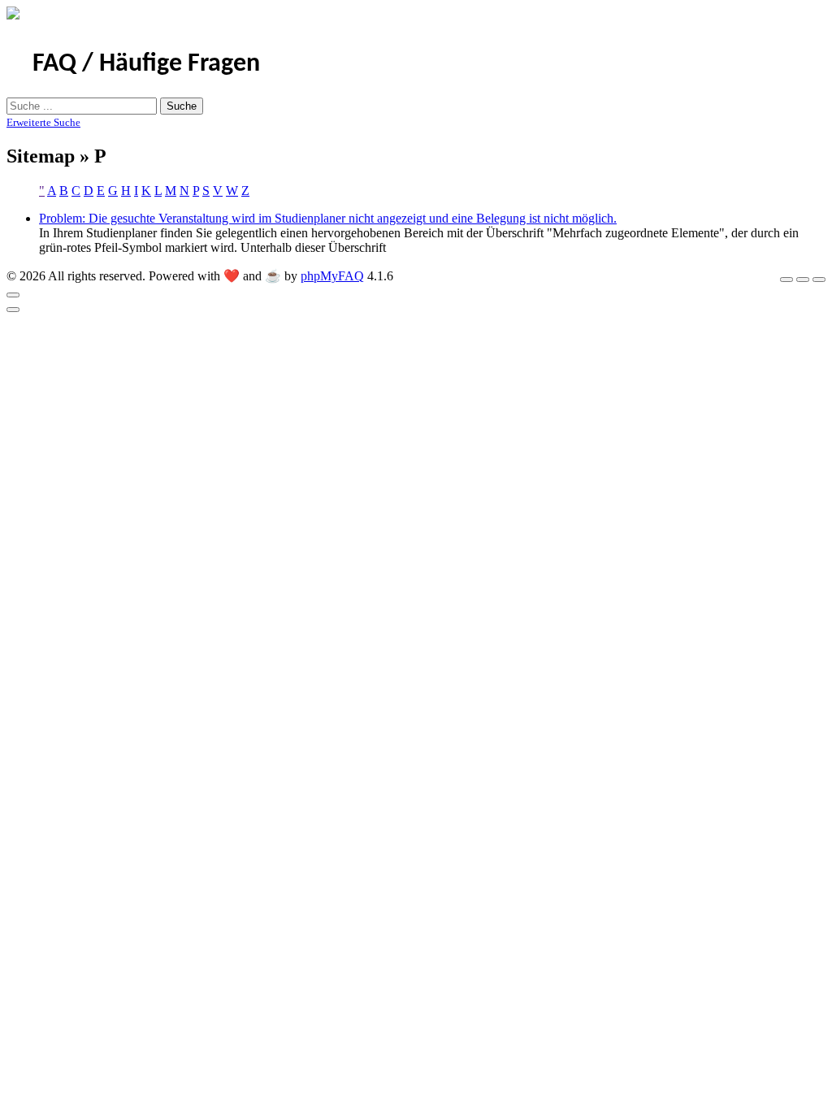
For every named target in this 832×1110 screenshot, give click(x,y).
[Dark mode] (802, 279)
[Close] (13, 295)
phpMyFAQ (332, 276)
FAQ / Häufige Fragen (146, 64)
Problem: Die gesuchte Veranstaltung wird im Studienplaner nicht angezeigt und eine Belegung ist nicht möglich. (328, 218)
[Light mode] (786, 279)
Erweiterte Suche (43, 122)
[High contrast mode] (819, 279)
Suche (182, 106)
